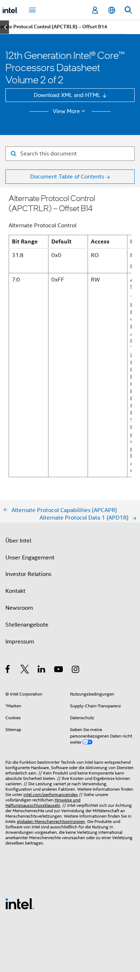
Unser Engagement (30, 557)
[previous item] (4, 27)
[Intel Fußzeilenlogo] (19, 903)
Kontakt (15, 591)
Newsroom (19, 607)
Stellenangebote (26, 624)
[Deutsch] (111, 10)
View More (66, 111)
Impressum (19, 641)
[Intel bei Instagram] (75, 670)
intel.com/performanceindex (50, 794)
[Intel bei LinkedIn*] (41, 670)
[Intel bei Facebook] (8, 670)
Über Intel (18, 540)
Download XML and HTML (67, 95)
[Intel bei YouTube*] (59, 670)
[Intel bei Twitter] (25, 670)
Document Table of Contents (67, 176)
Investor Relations (28, 574)
